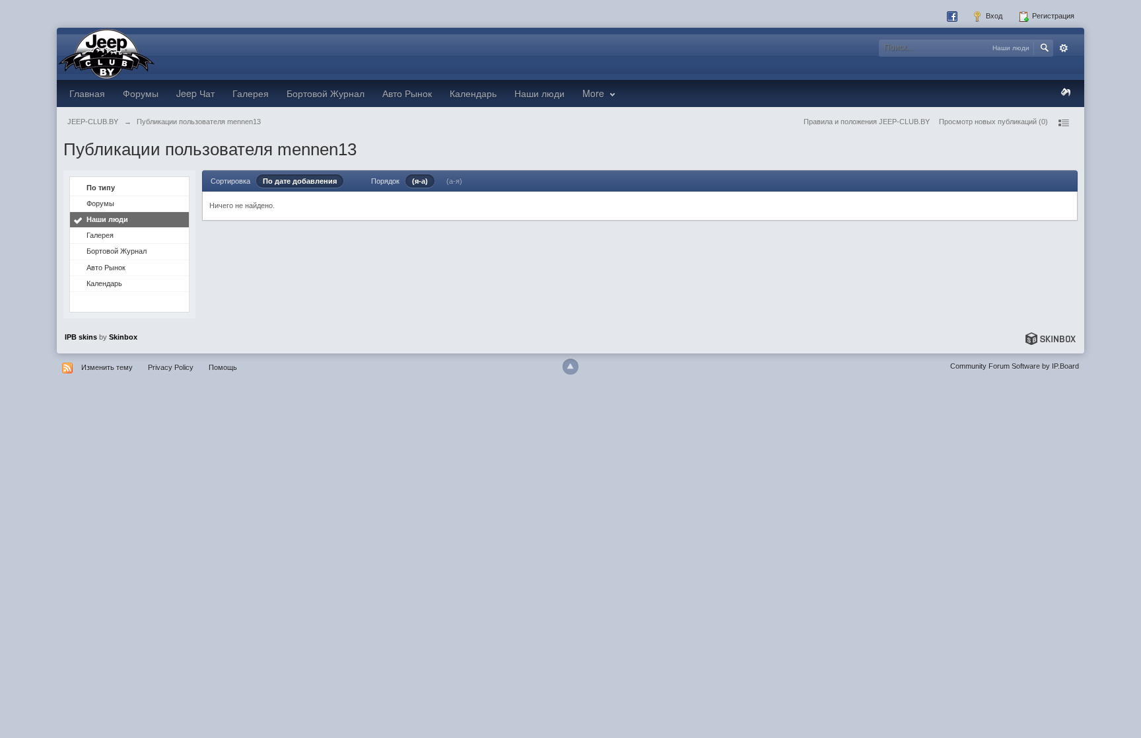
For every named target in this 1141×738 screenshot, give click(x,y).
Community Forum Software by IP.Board (1014, 366)
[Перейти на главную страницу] (106, 53)
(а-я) (454, 181)
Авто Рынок (407, 93)
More (594, 93)
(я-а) (420, 181)
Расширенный (1063, 48)
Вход (993, 16)
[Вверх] (570, 367)
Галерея (250, 93)
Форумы (140, 93)
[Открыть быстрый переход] (1063, 123)
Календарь (473, 93)
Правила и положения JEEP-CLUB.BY (867, 122)
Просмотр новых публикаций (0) (993, 122)
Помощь (223, 367)
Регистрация (1052, 16)
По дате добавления (300, 181)
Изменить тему (107, 367)
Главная (87, 93)
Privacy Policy (170, 367)
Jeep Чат (195, 93)
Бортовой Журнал (325, 93)
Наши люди (539, 93)
